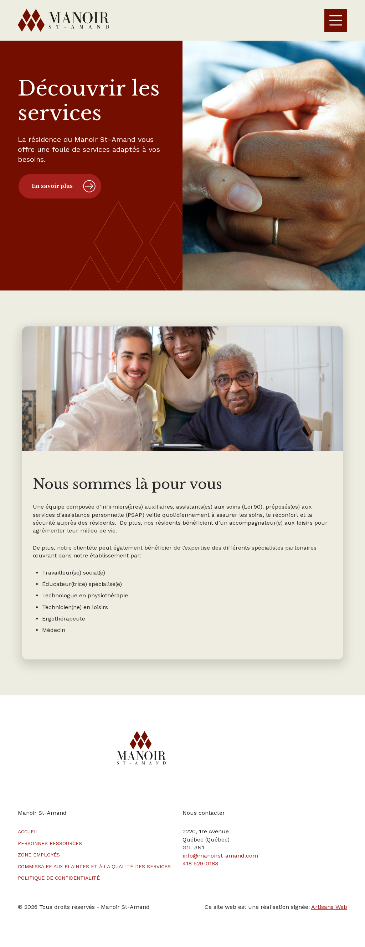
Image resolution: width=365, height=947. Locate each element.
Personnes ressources (50, 843)
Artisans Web (329, 907)
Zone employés (39, 855)
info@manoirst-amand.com (220, 855)
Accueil (28, 831)
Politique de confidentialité (59, 878)
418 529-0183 (200, 863)
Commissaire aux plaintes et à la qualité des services (94, 866)
